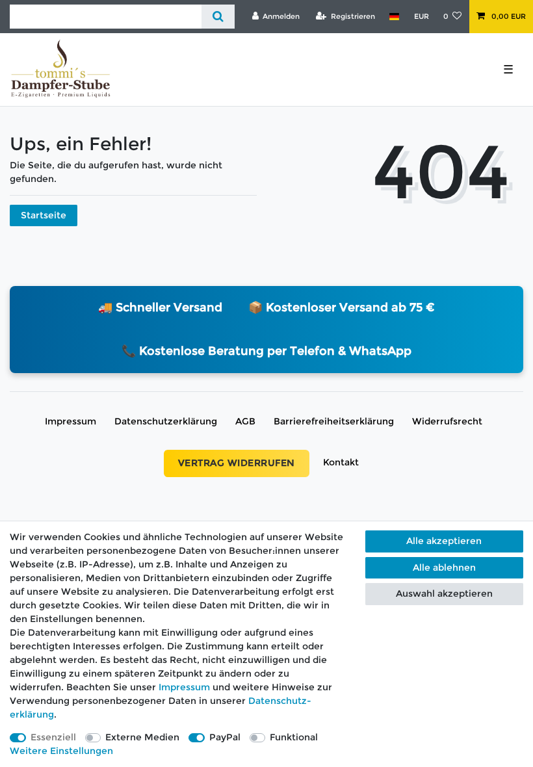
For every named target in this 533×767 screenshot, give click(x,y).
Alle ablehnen (444, 567)
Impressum (70, 421)
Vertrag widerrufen (236, 463)
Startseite (43, 215)
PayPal (224, 737)
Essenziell (53, 737)
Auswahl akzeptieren (444, 593)
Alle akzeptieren (444, 541)
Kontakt (341, 462)
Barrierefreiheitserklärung (334, 421)
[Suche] (218, 17)
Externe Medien (142, 737)
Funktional (294, 737)
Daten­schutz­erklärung (165, 421)
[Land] (394, 16)
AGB (245, 421)
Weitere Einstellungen (61, 751)
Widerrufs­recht (447, 421)
